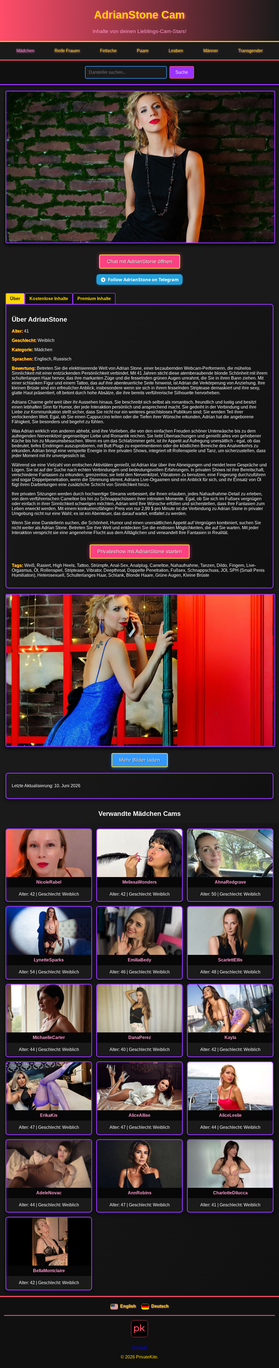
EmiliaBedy (139, 960)
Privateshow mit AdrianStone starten (139, 551)
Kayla (230, 1037)
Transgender (250, 50)
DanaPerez (139, 1037)
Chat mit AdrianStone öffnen (139, 261)
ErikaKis (48, 1115)
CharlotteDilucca (230, 1193)
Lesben (176, 50)
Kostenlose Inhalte (48, 298)
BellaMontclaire (49, 1270)
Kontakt (139, 1347)
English (128, 1306)
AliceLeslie (230, 1115)
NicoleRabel (48, 882)
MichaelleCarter (49, 1037)
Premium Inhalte (94, 298)
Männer (210, 50)
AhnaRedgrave (230, 882)
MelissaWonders (139, 882)
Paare (142, 50)
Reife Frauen (67, 50)
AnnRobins (139, 1193)
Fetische (108, 50)
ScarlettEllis (230, 960)
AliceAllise (139, 1115)
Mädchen (25, 50)
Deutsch (160, 1306)
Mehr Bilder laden (139, 760)
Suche (181, 72)
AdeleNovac (49, 1193)
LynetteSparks (49, 960)
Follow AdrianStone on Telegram (143, 280)
